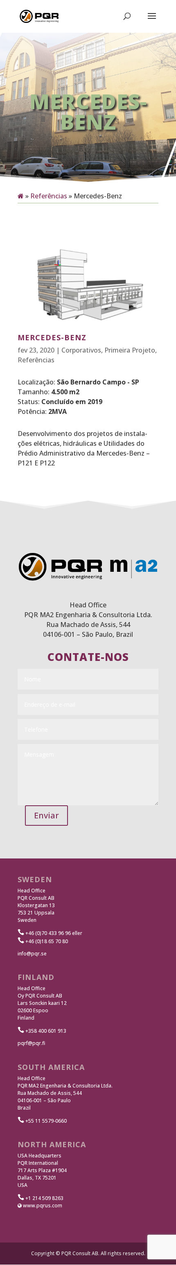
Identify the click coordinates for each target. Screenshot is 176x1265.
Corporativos (81, 350)
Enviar (46, 815)
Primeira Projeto (129, 350)
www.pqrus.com (42, 1205)
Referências (48, 195)
